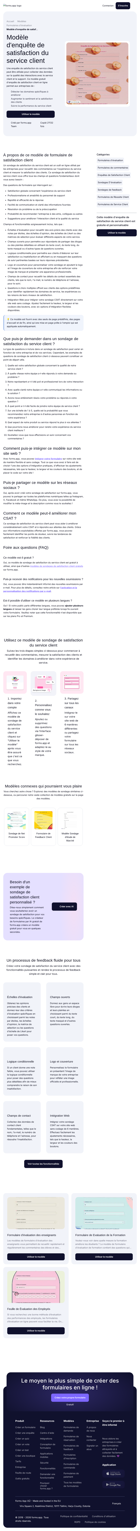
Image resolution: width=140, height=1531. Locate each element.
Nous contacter (91, 1438)
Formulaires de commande (71, 1466)
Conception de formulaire (47, 1446)
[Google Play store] (113, 1485)
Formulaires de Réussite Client (113, 197)
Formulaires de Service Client (113, 204)
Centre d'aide (47, 1432)
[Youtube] (122, 1431)
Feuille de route (23, 1472)
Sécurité (44, 1462)
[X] (116, 1431)
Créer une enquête (24, 1432)
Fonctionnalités (47, 1468)
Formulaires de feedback (71, 1447)
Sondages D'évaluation (110, 182)
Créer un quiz (22, 1438)
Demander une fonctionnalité (47, 1476)
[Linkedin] (104, 1431)
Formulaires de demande (71, 1429)
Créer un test (22, 1450)
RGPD (77, 1522)
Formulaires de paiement (71, 1475)
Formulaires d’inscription (70, 1456)
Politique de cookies (95, 1522)
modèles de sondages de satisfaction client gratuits (56, 566)
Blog (42, 1427)
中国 (115, 1496)
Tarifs (18, 1461)
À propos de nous (91, 1429)
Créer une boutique (25, 1455)
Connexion (107, 5)
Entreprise (20, 1467)
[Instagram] (110, 1431)
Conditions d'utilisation (104, 1516)
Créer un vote (22, 1444)
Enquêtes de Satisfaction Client (114, 175)
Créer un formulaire (25, 1427)
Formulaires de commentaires (113, 167)
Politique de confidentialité (74, 1516)
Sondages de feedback (110, 189)
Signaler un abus (92, 1447)
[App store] (113, 1474)
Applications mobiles (46, 1455)
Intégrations (46, 1438)
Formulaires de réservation (71, 1438)
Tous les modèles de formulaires (72, 1484)
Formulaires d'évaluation (110, 160)
